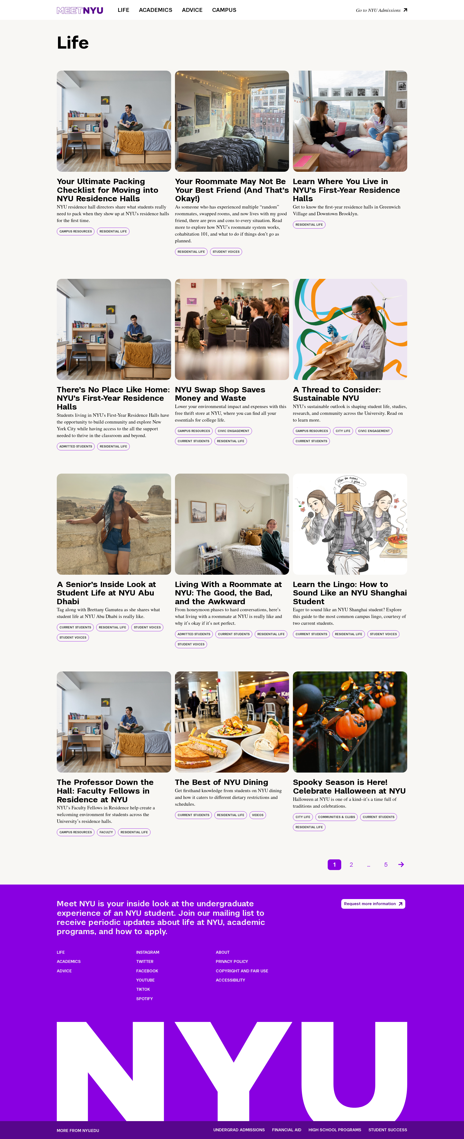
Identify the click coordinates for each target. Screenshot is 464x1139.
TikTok (143, 989)
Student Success (388, 1130)
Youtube (145, 980)
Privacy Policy (232, 961)
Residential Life (113, 231)
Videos (257, 815)
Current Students (193, 441)
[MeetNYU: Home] (80, 10)
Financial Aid (286, 1130)
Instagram (147, 952)
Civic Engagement (233, 431)
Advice (192, 10)
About (223, 952)
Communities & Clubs (336, 817)
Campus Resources (75, 231)
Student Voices (226, 252)
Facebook (147, 971)
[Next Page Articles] (401, 864)
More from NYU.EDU (78, 1130)
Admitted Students (75, 446)
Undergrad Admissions (239, 1130)
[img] (114, 121)
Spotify (144, 998)
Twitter (144, 961)
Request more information (370, 903)
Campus (224, 10)
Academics (155, 10)
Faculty (106, 832)
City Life (343, 431)
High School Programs (335, 1130)
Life (123, 10)
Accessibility (230, 980)
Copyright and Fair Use (242, 971)
